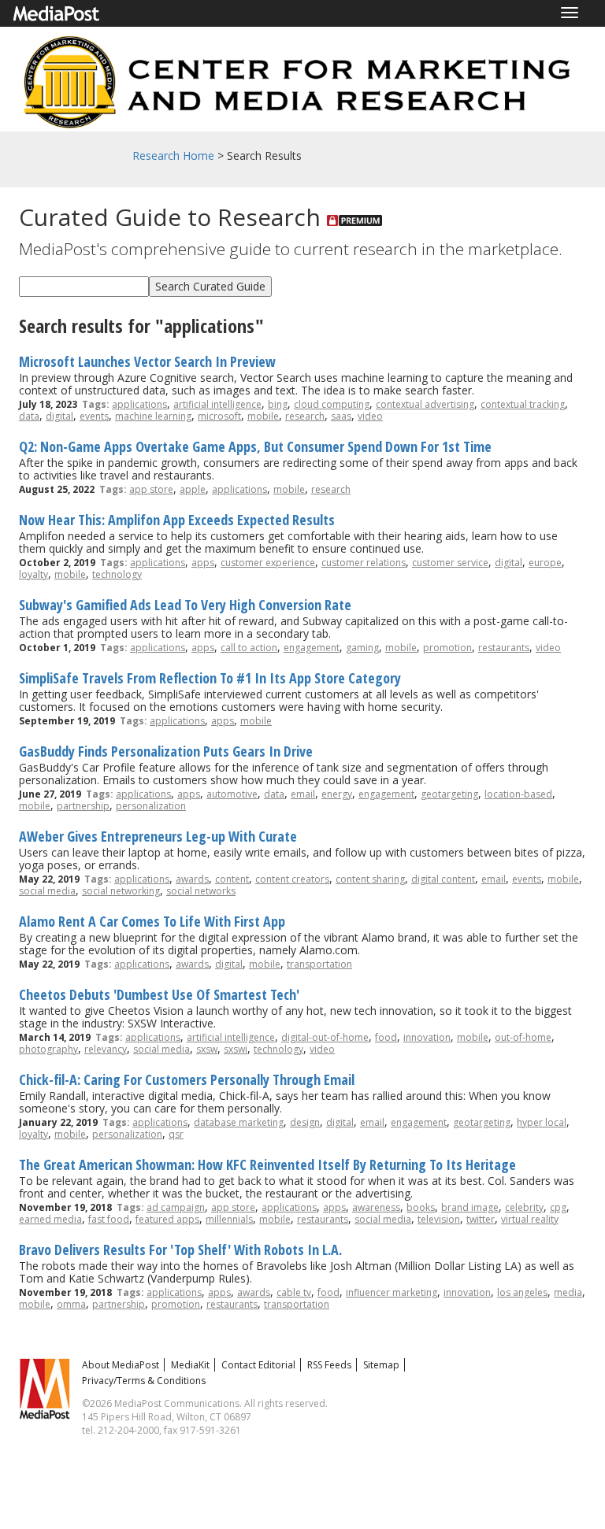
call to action (249, 647)
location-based (518, 794)
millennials (229, 1219)
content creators (292, 879)
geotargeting (449, 794)
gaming (362, 647)
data (29, 416)
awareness (376, 1207)
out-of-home (523, 1037)
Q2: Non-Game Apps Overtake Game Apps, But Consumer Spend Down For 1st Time (255, 446)
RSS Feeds (329, 1365)
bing (278, 404)
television (439, 1219)
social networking (121, 891)
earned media (50, 1219)
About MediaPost (120, 1365)
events (94, 416)
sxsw (206, 1049)
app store (151, 489)
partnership (83, 806)
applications (139, 404)
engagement (312, 647)
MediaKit (190, 1365)
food (386, 1037)
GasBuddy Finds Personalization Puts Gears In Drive (166, 751)
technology (117, 574)
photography (48, 1049)
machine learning (153, 416)
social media (47, 891)
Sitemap (381, 1365)
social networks (201, 891)
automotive (232, 794)
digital (59, 416)
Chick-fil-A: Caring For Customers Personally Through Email (186, 1079)
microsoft (219, 416)
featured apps (167, 1219)
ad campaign (176, 1207)
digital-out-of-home (325, 1037)
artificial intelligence (217, 404)
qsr (176, 1134)
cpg (558, 1207)
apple (193, 489)
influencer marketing (391, 1292)
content (232, 879)
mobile (263, 416)
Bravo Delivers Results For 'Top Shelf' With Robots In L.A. (180, 1249)
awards (192, 879)
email (303, 794)
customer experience (268, 562)
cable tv (294, 1292)
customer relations (363, 562)
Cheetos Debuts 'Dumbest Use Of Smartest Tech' (159, 994)
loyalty (33, 574)
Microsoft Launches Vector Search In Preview (147, 361)
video (370, 416)
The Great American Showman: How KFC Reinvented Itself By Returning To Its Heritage (267, 1164)
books (420, 1207)
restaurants (503, 647)
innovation (427, 1037)
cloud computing (331, 404)
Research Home (173, 155)
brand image (470, 1207)
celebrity (524, 1207)
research (305, 416)
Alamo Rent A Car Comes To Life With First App (152, 921)
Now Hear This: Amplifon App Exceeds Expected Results (177, 519)
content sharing (370, 879)
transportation (319, 964)
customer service (450, 562)
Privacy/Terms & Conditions (144, 1380)
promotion (447, 647)
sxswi (235, 1049)
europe (545, 562)
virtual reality (530, 1219)
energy (336, 794)
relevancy (105, 1049)
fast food (108, 1219)
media (568, 1292)
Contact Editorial (258, 1365)
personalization (151, 806)
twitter (480, 1219)
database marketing (239, 1122)
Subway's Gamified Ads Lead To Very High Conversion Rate (185, 604)
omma (71, 1304)
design (305, 1122)
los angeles (522, 1292)
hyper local (541, 1122)
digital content (443, 879)
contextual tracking (523, 404)
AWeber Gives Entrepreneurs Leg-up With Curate (158, 836)
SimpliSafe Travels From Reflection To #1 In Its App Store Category (210, 677)
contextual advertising (425, 404)
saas (341, 416)
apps (202, 562)
